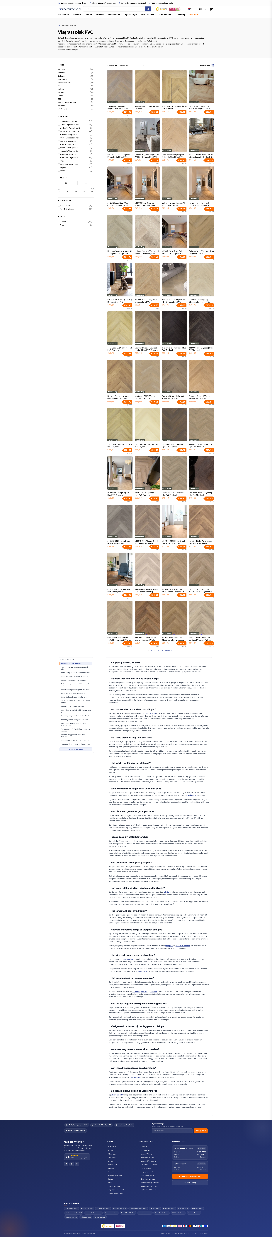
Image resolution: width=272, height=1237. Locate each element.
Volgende (166, 651)
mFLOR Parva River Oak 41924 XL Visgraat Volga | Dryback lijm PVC (145, 204)
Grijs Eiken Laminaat (148, 1179)
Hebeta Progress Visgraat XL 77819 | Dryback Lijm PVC (147, 156)
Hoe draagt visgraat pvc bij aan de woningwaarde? (73, 724)
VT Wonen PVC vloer (103, 1208)
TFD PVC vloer (154, 1208)
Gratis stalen (112, 1147)
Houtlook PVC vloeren (149, 1165)
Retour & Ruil (112, 1165)
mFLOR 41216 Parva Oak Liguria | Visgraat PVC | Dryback (145, 638)
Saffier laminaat (86, 1217)
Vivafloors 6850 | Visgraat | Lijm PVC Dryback (146, 494)
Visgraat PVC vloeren (148, 1161)
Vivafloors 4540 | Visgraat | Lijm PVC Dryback (200, 494)
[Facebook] (66, 1164)
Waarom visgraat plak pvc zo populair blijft (74, 668)
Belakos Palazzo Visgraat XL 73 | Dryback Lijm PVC (173, 204)
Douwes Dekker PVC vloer (138, 1208)
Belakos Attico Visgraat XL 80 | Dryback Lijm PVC (201, 252)
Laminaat (77, 14)
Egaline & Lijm (131, 14)
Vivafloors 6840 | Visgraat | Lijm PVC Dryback (118, 494)
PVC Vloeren (63, 14)
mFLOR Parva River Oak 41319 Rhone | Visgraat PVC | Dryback (174, 590)
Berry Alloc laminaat (111, 1213)
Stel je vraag (191, 1182)
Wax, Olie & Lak (148, 14)
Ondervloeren (114, 14)
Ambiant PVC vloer (71, 1208)
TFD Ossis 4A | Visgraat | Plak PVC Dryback (174, 107)
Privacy (111, 1179)
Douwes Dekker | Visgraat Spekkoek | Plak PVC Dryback (173, 397)
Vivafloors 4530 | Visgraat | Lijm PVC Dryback (173, 445)
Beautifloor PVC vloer (161, 1213)
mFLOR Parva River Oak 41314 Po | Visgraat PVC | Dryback (118, 638)
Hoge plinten (145, 1150)
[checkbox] (76, 69)
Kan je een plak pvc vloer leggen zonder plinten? (75, 702)
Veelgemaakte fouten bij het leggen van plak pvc (75, 730)
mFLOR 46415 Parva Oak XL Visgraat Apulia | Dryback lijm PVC (201, 156)
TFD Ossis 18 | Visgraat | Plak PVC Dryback (119, 445)
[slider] (59, 189)
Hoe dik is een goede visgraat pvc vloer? (75, 690)
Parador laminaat (99, 1217)
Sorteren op (112, 65)
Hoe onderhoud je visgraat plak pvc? (74, 697)
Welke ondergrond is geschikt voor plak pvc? (75, 685)
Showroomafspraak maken (191, 1176)
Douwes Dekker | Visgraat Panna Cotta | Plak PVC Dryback (118, 156)
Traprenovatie (165, 14)
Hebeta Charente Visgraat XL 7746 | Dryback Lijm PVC (119, 252)
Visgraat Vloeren (147, 1154)
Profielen (100, 14)
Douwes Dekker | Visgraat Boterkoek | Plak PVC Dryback (200, 397)
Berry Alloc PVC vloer (128, 1213)
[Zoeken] (148, 8)
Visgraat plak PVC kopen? (71, 663)
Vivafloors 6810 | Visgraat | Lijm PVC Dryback (173, 494)
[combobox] (114, 8)
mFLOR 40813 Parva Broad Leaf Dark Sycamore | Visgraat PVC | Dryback (118, 590)
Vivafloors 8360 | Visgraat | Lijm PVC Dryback (200, 445)
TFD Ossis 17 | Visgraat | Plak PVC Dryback (147, 445)
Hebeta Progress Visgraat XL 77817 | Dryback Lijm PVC (147, 252)
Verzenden (112, 1158)
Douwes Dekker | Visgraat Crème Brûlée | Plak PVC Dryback (173, 156)
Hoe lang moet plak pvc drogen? (72, 706)
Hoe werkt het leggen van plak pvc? (74, 680)
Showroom (193, 14)
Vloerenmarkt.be (114, 1186)
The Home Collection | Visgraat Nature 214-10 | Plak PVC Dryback (118, 107)
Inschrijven (200, 1131)
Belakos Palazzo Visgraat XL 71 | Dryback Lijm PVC (173, 300)
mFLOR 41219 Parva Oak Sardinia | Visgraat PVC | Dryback (199, 638)
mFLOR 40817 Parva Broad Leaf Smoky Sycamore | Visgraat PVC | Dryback (146, 542)
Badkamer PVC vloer (148, 1190)
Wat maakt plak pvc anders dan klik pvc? (75, 673)
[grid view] (212, 65)
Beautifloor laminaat (145, 1213)
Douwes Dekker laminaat (93, 1213)
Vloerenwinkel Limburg (116, 1193)
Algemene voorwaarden (116, 1190)
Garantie (111, 1172)
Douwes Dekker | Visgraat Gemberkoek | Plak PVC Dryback (118, 397)
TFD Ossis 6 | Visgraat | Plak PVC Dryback (201, 349)
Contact (111, 1150)
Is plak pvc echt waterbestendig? (73, 693)
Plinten (89, 14)
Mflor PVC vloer (183, 1208)
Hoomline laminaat (194, 1213)
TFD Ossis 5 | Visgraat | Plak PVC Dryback (174, 349)
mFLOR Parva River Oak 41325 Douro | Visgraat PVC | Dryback (201, 590)
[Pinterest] (77, 1164)
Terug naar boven (77, 749)
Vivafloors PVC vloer (119, 1208)
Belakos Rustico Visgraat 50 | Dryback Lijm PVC (147, 300)
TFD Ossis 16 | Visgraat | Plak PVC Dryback (119, 349)
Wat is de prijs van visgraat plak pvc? (74, 677)
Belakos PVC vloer (87, 1208)
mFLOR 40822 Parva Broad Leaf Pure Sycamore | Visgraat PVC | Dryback (173, 542)
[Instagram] (71, 1164)
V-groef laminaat (147, 1172)
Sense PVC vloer (197, 1208)
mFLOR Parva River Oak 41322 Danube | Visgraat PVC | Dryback (172, 638)
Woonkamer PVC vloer (149, 1186)
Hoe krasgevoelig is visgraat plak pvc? (75, 720)
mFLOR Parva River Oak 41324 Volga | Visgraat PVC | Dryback (201, 204)
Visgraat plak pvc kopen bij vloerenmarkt (75, 744)
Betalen (111, 1168)
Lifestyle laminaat (71, 1217)
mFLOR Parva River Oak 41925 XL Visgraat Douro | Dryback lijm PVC (200, 107)
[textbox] (66, 183)
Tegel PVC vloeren (147, 1158)
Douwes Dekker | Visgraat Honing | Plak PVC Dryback (146, 349)
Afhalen (111, 1161)
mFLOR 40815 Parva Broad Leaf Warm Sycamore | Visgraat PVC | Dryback (200, 542)
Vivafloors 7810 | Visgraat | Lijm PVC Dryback (146, 397)
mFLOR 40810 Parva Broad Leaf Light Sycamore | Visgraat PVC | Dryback (146, 590)
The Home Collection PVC (74, 1213)
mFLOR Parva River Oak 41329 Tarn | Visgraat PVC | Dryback (173, 252)
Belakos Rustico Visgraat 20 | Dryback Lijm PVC (119, 300)
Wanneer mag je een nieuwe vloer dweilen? (73, 736)
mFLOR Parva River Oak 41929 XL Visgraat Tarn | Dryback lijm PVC (117, 204)
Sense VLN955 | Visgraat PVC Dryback (147, 107)
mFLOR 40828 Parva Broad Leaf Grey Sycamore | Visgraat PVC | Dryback (118, 542)
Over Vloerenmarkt (115, 1175)
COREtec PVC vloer (178, 1213)
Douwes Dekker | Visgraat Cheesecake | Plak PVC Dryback (200, 300)
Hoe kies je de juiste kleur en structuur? (75, 716)
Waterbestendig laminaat (150, 1183)
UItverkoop (181, 14)
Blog (110, 1183)
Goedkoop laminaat (148, 1175)
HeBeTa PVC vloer (168, 1208)
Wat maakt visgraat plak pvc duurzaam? (75, 740)
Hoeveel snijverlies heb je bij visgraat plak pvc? (76, 711)
